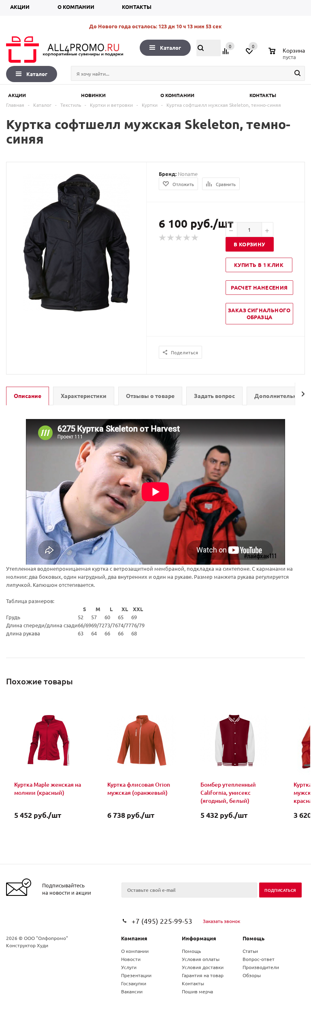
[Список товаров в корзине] (287, 56)
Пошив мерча (197, 991)
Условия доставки (203, 967)
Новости (131, 959)
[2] (171, 238)
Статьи (250, 951)
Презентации (136, 975)
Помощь (253, 938)
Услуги (128, 967)
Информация (199, 938)
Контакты (136, 6)
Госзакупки (133, 983)
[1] (163, 238)
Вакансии (132, 991)
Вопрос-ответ (259, 959)
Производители (261, 967)
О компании (76, 6)
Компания (134, 938)
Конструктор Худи (27, 945)
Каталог (170, 47)
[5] (195, 238)
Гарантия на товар (203, 975)
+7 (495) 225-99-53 (162, 920)
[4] (187, 238)
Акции (20, 6)
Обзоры (252, 975)
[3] (179, 238)
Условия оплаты (200, 959)
